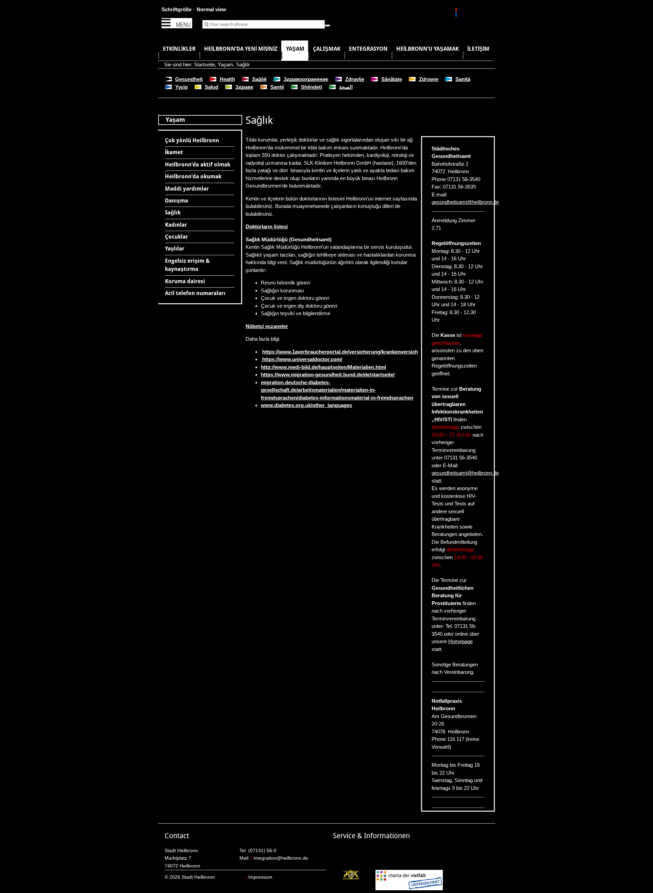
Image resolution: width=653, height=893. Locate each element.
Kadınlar (176, 225)
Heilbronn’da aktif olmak (197, 164)
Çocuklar (176, 236)
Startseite (204, 64)
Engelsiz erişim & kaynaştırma (187, 265)
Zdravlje (354, 79)
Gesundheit (189, 79)
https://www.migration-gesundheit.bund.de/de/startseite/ (328, 374)
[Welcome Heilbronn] (457, 13)
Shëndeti (311, 87)
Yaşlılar (174, 248)
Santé (277, 87)
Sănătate (391, 79)
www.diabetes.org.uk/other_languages (306, 405)
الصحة (346, 87)
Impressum (260, 877)
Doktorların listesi (267, 226)
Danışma (176, 200)
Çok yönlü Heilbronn (192, 140)
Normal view (211, 9)
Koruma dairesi (185, 281)
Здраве (244, 87)
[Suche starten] (327, 26)
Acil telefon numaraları (195, 293)
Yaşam (225, 64)
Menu (183, 24)
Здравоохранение (306, 79)
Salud (211, 87)
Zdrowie (428, 79)
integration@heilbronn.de (281, 858)
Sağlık (243, 64)
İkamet (174, 152)
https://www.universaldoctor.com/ (301, 359)
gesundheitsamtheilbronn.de (465, 202)
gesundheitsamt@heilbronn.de (465, 473)
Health (227, 79)
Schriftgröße (176, 9)
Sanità (462, 79)
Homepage (460, 641)
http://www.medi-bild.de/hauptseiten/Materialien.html (323, 367)
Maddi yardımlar (187, 188)
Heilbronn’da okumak (193, 176)
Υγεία (181, 87)
